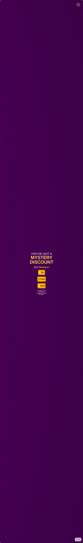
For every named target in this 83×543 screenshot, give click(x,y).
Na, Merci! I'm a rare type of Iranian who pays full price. (41, 290)
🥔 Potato (41, 279)
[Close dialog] (78, 4)
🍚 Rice (41, 272)
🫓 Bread (41, 286)
